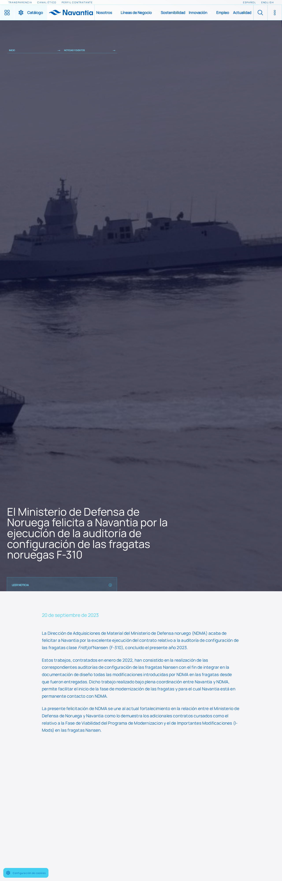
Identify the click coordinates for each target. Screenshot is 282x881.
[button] (107, 12)
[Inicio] (71, 12)
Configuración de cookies (29, 873)
